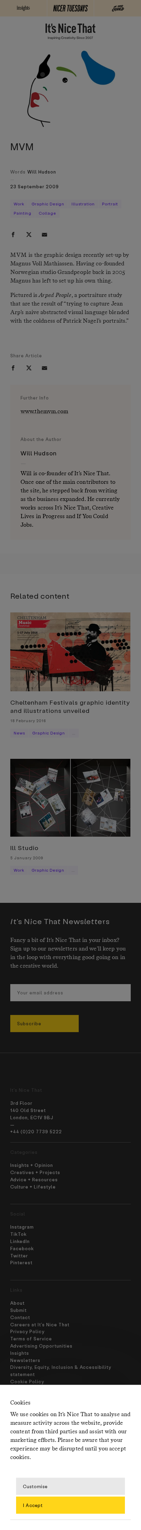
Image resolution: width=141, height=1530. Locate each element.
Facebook (22, 1248)
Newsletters (25, 1360)
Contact (20, 1317)
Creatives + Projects (35, 1172)
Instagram (22, 1226)
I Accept (33, 1504)
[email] (44, 234)
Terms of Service (31, 1338)
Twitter (19, 1255)
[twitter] (28, 234)
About (17, 1302)
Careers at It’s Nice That (39, 1324)
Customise (35, 1486)
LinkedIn (20, 1241)
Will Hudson (41, 171)
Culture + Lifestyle (33, 1186)
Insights (19, 1352)
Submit (18, 1310)
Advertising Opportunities (41, 1345)
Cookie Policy (27, 1381)
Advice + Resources (34, 1179)
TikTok (18, 1233)
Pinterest (21, 1262)
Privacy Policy (27, 1331)
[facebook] (13, 234)
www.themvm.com (44, 412)
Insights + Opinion (31, 1165)
